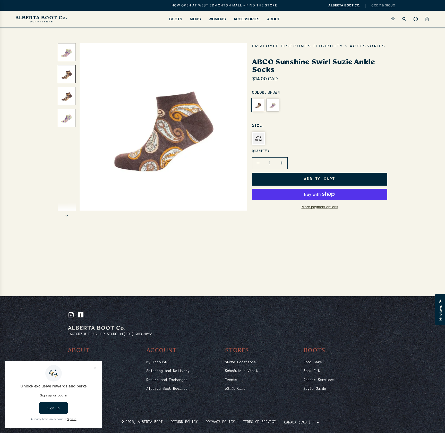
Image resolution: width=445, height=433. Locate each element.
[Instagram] (71, 315)
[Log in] (415, 19)
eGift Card (235, 389)
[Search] (404, 19)
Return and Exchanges (167, 380)
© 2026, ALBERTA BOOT (142, 422)
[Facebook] (81, 315)
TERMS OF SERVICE (259, 422)
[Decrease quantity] (258, 163)
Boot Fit (312, 371)
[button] (84, 127)
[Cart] (427, 19)
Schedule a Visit (241, 371)
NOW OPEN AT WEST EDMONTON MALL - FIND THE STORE (224, 5)
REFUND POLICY (184, 422)
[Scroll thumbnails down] (67, 215)
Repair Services (319, 380)
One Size (258, 138)
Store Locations (240, 362)
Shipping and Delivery (168, 371)
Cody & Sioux (383, 5)
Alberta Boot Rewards (167, 389)
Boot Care (313, 362)
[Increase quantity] (281, 163)
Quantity (261, 151)
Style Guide (315, 389)
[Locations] (393, 19)
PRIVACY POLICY (220, 422)
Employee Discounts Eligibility (297, 46)
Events (231, 380)
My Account (157, 362)
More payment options (320, 206)
